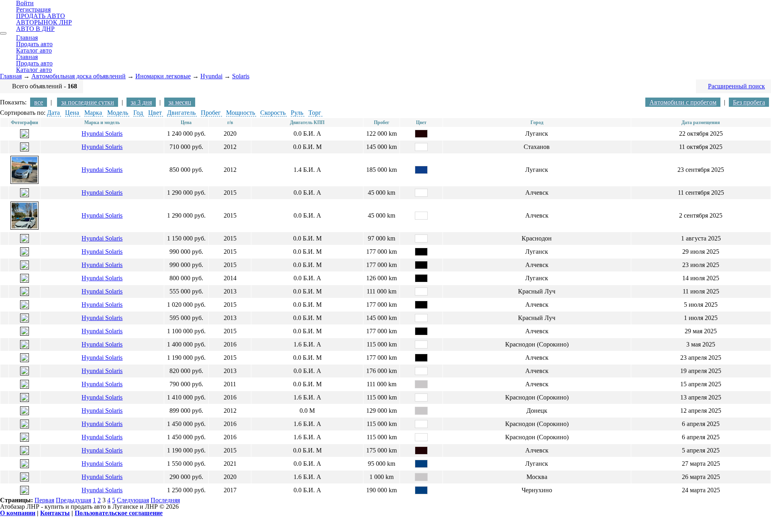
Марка (93, 112)
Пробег (211, 112)
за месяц (179, 102)
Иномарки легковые (163, 76)
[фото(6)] (24, 479)
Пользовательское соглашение (119, 513)
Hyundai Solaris (102, 133)
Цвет (155, 112)
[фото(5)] (24, 346)
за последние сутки (87, 102)
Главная (11, 76)
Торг (314, 112)
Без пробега (749, 102)
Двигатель (181, 112)
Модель (117, 112)
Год (138, 112)
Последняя (165, 500)
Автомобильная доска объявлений (78, 76)
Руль (297, 112)
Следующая (133, 500)
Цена (72, 112)
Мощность (240, 112)
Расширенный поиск (736, 86)
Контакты (55, 513)
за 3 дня (141, 102)
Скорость (273, 112)
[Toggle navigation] (3, 33)
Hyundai (211, 76)
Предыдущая (73, 500)
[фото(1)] (24, 135)
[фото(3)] (24, 426)
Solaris (240, 76)
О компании (17, 513)
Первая (44, 500)
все (38, 102)
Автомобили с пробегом (682, 102)
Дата (53, 112)
